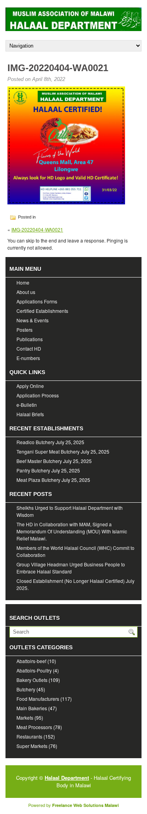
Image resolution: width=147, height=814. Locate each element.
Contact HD (28, 348)
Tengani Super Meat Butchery (48, 451)
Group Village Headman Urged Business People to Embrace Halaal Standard (70, 568)
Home (22, 282)
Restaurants (29, 736)
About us (25, 291)
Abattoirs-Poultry (34, 670)
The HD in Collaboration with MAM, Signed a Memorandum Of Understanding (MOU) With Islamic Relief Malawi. (71, 531)
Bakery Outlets (31, 679)
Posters (24, 329)
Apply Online (30, 385)
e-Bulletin (26, 404)
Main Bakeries (31, 708)
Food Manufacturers (37, 698)
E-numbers (28, 358)
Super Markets (31, 745)
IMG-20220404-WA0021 (37, 229)
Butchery (25, 689)
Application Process (37, 395)
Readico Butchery (35, 442)
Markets (24, 717)
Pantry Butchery (33, 470)
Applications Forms (36, 301)
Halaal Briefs (30, 414)
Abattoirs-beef (31, 661)
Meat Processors (34, 727)
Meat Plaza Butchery (38, 479)
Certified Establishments (42, 310)
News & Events (32, 320)
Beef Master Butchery (39, 461)
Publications (29, 339)
